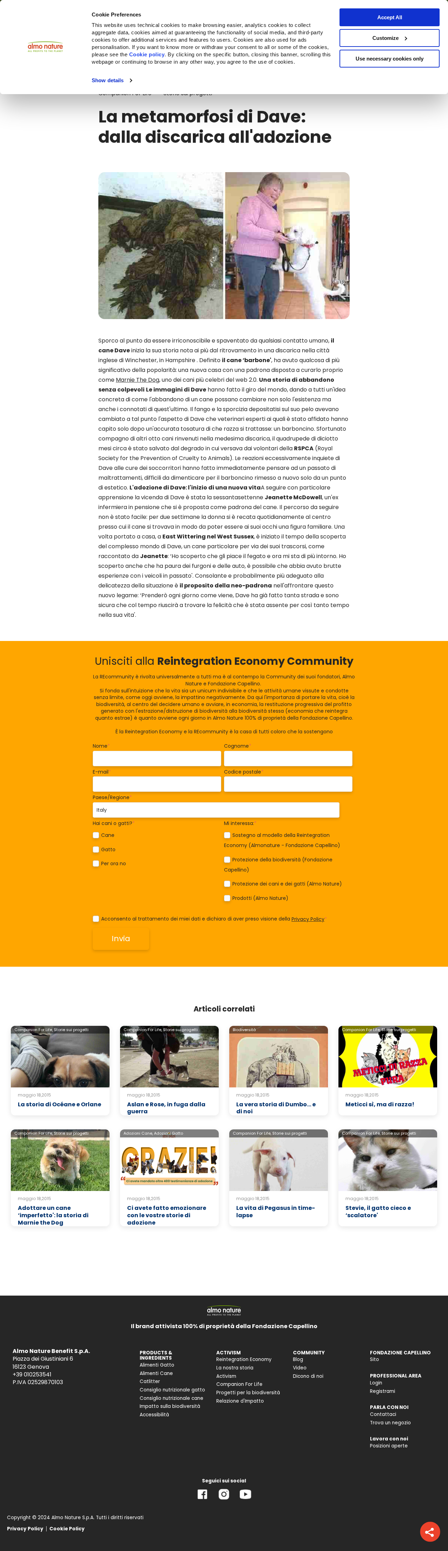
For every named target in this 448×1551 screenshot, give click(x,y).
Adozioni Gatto (168, 1133)
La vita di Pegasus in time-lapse (275, 1211)
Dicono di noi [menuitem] (308, 1376)
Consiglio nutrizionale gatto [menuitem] (172, 1390)
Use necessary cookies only (390, 59)
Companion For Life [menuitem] (239, 1384)
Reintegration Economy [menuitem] (244, 1359)
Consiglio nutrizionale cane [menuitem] (171, 1398)
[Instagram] (223, 1499)
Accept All (389, 17)
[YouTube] (245, 1499)
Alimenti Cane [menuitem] (156, 1373)
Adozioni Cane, (138, 1133)
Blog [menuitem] (298, 1359)
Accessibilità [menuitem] (154, 1414)
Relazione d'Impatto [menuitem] (240, 1401)
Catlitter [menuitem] (150, 1381)
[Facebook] (202, 1499)
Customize (385, 38)
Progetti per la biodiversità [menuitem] (248, 1392)
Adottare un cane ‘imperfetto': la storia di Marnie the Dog (53, 1215)
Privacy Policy (308, 919)
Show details (108, 80)
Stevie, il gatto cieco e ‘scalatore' (378, 1211)
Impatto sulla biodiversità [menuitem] (170, 1406)
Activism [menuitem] (226, 1376)
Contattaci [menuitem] (383, 1414)
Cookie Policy (67, 1528)
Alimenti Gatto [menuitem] (157, 1365)
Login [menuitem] (376, 1383)
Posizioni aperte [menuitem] (389, 1446)
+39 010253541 (32, 1374)
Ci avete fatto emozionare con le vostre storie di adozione (166, 1215)
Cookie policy (147, 54)
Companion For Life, (33, 1029)
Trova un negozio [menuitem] (390, 1422)
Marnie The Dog (137, 380)
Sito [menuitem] (374, 1359)
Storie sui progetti (71, 1029)
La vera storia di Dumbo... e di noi (276, 1108)
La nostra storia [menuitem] (234, 1368)
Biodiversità (244, 1029)
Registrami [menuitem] (382, 1391)
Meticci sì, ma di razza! (379, 1104)
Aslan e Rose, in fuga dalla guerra (166, 1108)
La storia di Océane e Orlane (59, 1104)
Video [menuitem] (300, 1368)
